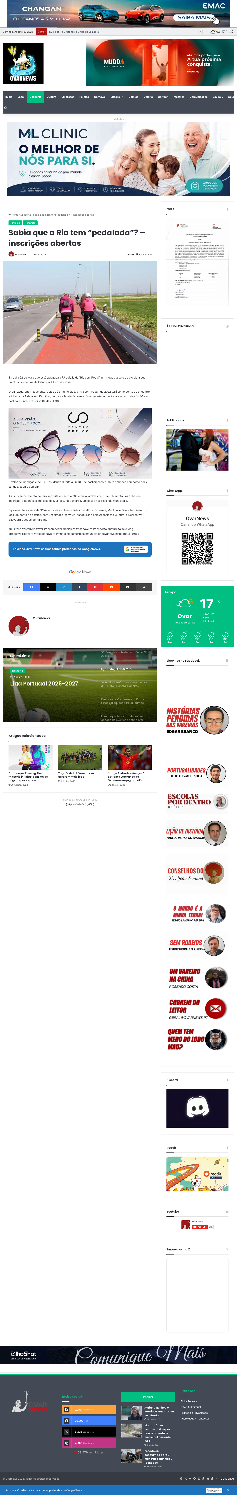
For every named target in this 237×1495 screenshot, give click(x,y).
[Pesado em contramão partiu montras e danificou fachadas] (131, 1456)
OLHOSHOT (227, 1478)
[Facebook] (31, 587)
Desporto (35, 96)
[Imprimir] (144, 587)
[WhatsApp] (197, 537)
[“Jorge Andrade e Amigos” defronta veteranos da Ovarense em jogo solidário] (130, 757)
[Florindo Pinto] (197, 1039)
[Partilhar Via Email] (128, 587)
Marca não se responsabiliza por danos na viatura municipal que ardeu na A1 (158, 1433)
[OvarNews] (23, 63)
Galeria (148, 96)
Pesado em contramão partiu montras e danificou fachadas (158, 1457)
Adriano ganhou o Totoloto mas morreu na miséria (159, 1411)
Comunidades (199, 96)
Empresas (67, 96)
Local (21, 96)
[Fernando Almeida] (197, 945)
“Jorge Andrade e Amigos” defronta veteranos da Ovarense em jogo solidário (126, 776)
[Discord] (197, 1108)
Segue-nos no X (178, 1249)
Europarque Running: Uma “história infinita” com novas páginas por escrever (28, 776)
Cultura (51, 96)
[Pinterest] (95, 587)
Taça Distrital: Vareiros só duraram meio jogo (76, 775)
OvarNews (20, 254)
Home (14, 214)
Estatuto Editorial (191, 1407)
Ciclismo (15, 222)
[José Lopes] (197, 804)
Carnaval (100, 96)
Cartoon (163, 96)
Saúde (217, 96)
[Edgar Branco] (197, 723)
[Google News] (80, 572)
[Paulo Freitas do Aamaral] (197, 833)
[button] (118, 1490)
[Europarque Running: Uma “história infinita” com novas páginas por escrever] (31, 757)
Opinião (133, 96)
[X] (48, 587)
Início (8, 96)
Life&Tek (116, 96)
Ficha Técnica (189, 1401)
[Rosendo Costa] (197, 977)
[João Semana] (197, 874)
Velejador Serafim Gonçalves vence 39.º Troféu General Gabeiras (51, 686)
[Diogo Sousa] (197, 773)
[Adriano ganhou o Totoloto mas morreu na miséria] (131, 1413)
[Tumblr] (79, 587)
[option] (80, 685)
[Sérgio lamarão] (197, 913)
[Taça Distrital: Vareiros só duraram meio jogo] (80, 757)
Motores (179, 96)
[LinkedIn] (64, 587)
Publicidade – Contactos (195, 1418)
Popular (148, 1397)
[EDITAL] (197, 262)
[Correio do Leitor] (197, 1008)
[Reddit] (111, 587)
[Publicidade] (197, 469)
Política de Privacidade (194, 1412)
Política (84, 96)
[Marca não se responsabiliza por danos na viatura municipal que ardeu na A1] (131, 1430)
